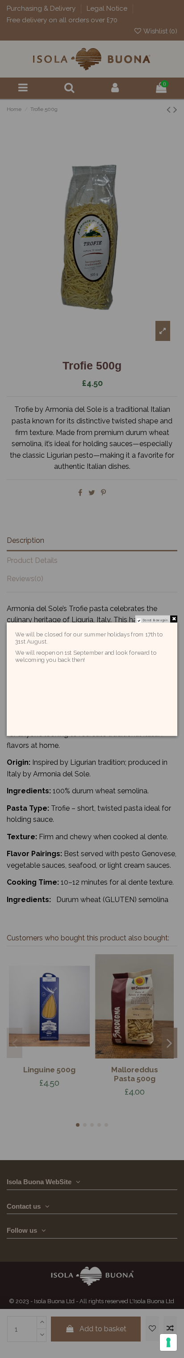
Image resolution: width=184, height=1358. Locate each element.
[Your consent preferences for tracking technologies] (168, 1342)
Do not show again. (156, 620)
